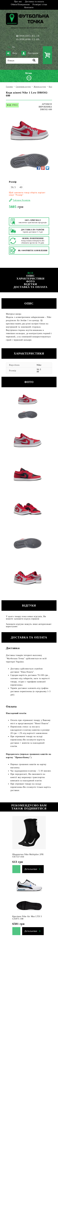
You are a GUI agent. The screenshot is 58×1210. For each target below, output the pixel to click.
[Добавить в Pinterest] (43, 168)
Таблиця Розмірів (21, 200)
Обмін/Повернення (20, 4)
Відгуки (30, 284)
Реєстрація (33, 53)
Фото (30, 281)
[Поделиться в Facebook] (38, 168)
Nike (39, 365)
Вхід (14, 53)
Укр (9, 47)
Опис (30, 275)
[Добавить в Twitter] (47, 168)
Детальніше (30, 869)
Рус (13, 47)
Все (30, 273)
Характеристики (31, 278)
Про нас (18, 1)
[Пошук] (34, 61)
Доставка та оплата (34, 1)
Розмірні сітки (40, 4)
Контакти (29, 7)
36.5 (13, 187)
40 (20, 187)
